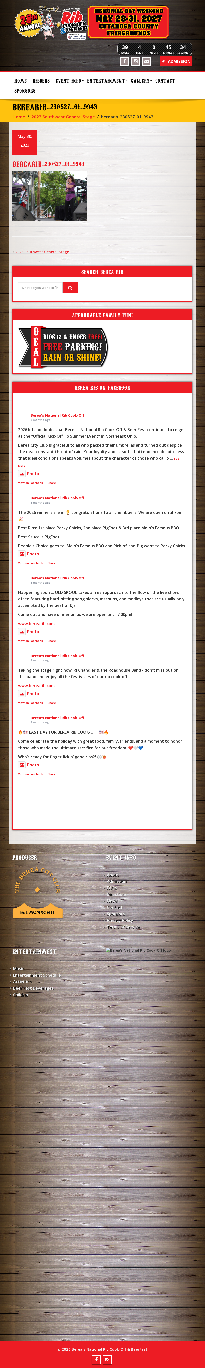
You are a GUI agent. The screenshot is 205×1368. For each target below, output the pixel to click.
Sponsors (25, 90)
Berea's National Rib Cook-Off (57, 415)
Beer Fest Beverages (33, 988)
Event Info (69, 80)
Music (18, 968)
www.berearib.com (36, 623)
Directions (117, 894)
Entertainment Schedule (37, 975)
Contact (165, 80)
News (112, 901)
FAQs (112, 888)
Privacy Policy (120, 920)
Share (52, 483)
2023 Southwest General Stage (63, 117)
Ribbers (41, 80)
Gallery (140, 80)
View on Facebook (30, 483)
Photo (33, 473)
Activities (22, 981)
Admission (117, 881)
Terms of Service (123, 927)
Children (21, 995)
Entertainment (106, 80)
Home (20, 80)
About (113, 875)
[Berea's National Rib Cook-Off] (102, 22)
